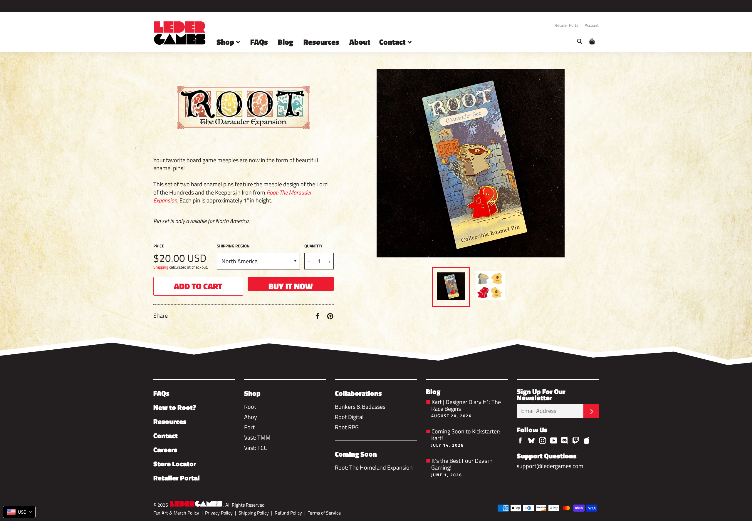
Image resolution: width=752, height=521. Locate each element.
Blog (285, 42)
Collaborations (358, 393)
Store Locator (174, 463)
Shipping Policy (254, 512)
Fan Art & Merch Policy (176, 512)
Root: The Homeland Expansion (374, 467)
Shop (226, 42)
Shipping (160, 267)
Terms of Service (324, 512)
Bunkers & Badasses (360, 406)
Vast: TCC (255, 447)
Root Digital (349, 416)
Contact (393, 42)
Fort (249, 427)
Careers (165, 449)
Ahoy (250, 416)
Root (250, 406)
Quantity (313, 246)
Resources (321, 42)
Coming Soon (356, 454)
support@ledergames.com (550, 465)
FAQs (259, 42)
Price (158, 246)
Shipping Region (233, 246)
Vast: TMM (257, 437)
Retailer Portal (567, 25)
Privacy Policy (219, 512)
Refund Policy (288, 512)
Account (592, 25)
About (359, 42)
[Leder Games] (196, 504)
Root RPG (347, 427)
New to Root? (174, 407)
